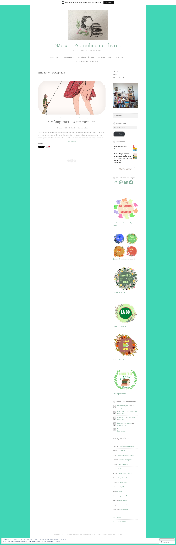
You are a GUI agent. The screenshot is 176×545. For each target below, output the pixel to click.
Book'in (120, 469)
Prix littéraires (79, 118)
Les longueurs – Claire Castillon (71, 122)
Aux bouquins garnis (125, 460)
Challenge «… (121, 417)
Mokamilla (72, 128)
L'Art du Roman (65, 118)
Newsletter (121, 123)
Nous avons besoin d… (124, 423)
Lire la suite (57, 141)
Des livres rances (122, 482)
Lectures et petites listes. (86, 61)
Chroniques (68, 57)
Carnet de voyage (104, 57)
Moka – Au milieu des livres (88, 45)
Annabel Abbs (118, 162)
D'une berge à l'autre (125, 473)
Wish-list (120, 57)
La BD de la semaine (119, 326)
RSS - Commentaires (119, 522)
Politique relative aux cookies (52, 541)
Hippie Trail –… (121, 411)
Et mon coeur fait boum (49, 118)
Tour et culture (123, 464)
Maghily (119, 491)
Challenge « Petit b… (123, 425)
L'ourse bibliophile (122, 406)
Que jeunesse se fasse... (95, 118)
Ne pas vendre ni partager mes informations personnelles (100, 534)
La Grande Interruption (120, 146)
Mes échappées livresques (126, 455)
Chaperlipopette (123, 478)
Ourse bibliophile (119, 487)
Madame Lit (123, 500)
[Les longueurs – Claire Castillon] (72, 98)
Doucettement (123, 509)
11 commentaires (83, 128)
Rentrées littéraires (86, 57)
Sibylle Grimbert (119, 148)
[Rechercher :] (125, 116)
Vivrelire (122, 451)
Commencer (108, 2)
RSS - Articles (117, 517)
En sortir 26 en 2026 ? (119, 293)
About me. (54, 57)
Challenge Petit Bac (119, 394)
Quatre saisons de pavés (121, 259)
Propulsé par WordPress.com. (65, 534)
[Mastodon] (120, 182)
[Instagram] (115, 182)
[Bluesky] (125, 182)
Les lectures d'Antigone (127, 446)
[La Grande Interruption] (135, 150)
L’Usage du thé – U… (123, 431)
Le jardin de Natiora (125, 496)
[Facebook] (131, 182)
